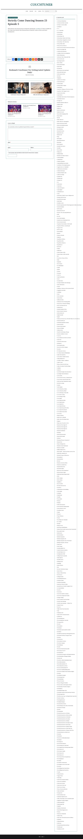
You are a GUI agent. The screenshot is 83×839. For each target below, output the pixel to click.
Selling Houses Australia (62, 555)
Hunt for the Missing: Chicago (63, 332)
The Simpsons (60, 741)
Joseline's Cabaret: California (63, 360)
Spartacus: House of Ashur (62, 584)
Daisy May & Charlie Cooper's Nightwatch (65, 195)
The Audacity (59, 625)
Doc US (58, 216)
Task (58, 610)
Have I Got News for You (62, 305)
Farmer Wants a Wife (61, 252)
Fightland (59, 261)
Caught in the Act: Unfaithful (62, 167)
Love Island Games (60, 402)
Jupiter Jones (60, 362)
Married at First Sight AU (62, 424)
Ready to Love (60, 525)
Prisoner (59, 514)
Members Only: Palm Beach (62, 445)
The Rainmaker (60, 711)
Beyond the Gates (60, 130)
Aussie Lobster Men (61, 93)
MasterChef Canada (61, 436)
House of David (60, 324)
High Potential (60, 314)
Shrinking (59, 563)
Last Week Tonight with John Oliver (64, 371)
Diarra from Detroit (61, 210)
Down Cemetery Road (61, 222)
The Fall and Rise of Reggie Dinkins (64, 656)
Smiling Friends (60, 576)
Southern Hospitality (61, 582)
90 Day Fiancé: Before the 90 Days (63, 38)
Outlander (59, 493)
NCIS (58, 476)
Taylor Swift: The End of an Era (63, 614)
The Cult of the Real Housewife (63, 648)
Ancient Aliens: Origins (61, 85)
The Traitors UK (60, 753)
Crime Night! (59, 189)
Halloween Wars (60, 299)
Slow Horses (59, 574)
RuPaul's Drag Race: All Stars (62, 542)
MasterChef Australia (61, 434)
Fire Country (59, 263)
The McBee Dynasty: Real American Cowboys (66, 692)
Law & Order (59, 375)
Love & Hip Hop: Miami (61, 390)
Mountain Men (60, 459)
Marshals (59, 432)
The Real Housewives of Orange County (65, 722)
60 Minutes (59, 26)
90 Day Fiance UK (60, 36)
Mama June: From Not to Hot (63, 423)
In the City (59, 339)
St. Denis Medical (60, 588)
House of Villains (60, 328)
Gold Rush (59, 292)
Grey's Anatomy (60, 295)
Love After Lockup (61, 394)
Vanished (59, 806)
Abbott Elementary (61, 55)
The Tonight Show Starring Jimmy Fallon (65, 747)
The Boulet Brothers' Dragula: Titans (64, 635)
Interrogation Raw (61, 345)
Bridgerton (59, 151)
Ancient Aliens (60, 83)
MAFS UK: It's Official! (61, 417)
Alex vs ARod (59, 62)
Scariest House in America (62, 550)
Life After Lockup (60, 383)
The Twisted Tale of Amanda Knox (63, 756)
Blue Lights (59, 138)
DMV (58, 214)
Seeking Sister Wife (61, 553)
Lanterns (59, 369)
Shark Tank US (60, 557)
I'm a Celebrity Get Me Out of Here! (64, 337)
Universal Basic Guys (61, 794)
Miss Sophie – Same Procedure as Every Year (66, 451)
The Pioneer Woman (61, 707)
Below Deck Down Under (62, 123)
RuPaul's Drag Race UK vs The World (64, 540)
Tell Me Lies (59, 616)
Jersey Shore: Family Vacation (63, 356)
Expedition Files (60, 240)
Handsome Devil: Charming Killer (63, 301)
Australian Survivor (61, 98)
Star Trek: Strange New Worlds (63, 595)
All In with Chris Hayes (61, 72)
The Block (59, 631)
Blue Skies (59, 142)
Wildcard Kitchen (60, 821)
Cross (58, 193)
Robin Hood (59, 533)
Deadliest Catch (60, 203)
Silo (35, 11)
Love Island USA (60, 404)
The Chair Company (61, 643)
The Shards (59, 739)
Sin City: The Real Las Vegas (62, 569)
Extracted (59, 246)
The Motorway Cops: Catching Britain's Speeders (67, 696)
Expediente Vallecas (61, 239)
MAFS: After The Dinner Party (63, 419)
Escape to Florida (60, 235)
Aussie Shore (59, 94)
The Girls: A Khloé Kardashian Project (64, 660)
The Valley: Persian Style (62, 762)
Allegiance (59, 77)
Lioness (39, 11)
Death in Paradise (60, 206)
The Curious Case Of (61, 650)
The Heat (59, 673)
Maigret (58, 421)
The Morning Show (61, 694)
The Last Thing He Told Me (62, 682)
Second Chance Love (61, 552)
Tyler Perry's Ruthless (61, 781)
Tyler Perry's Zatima (61, 787)
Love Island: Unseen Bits (62, 411)
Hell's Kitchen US (60, 313)
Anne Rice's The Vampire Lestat (63, 91)
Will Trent (59, 823)
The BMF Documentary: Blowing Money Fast (66, 633)
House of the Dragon (61, 326)
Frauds (58, 267)
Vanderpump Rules (60, 802)
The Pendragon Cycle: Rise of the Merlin (65, 705)
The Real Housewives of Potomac (63, 724)
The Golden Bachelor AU (62, 663)
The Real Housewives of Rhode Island (64, 726)
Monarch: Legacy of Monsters (63, 455)
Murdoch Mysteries (61, 466)
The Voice (59, 766)
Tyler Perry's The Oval (61, 785)
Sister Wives (59, 570)
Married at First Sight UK (62, 426)
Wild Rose (59, 819)
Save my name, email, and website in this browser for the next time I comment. (23, 152)
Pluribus (58, 502)
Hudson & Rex (60, 330)
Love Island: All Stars (61, 405)
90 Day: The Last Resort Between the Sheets (66, 47)
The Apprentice (60, 622)
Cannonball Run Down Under (62, 163)
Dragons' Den (60, 227)
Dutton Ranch (60, 231)
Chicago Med (59, 178)
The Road (59, 734)
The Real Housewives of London (63, 718)
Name (9, 142)
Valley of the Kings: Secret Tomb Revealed (65, 798)
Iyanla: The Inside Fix (61, 354)
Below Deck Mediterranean (62, 125)
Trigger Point (60, 775)
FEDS (58, 259)
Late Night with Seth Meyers (62, 373)
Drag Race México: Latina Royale (63, 225)
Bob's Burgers (60, 144)
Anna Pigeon (59, 87)
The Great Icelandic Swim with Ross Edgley (65, 671)
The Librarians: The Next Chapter (63, 686)
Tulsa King (59, 777)
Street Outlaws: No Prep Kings (63, 599)
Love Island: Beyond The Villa (63, 407)
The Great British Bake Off (62, 667)
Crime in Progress (60, 187)
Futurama (59, 273)
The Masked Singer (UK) (62, 690)
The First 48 (59, 658)
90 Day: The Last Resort (62, 45)
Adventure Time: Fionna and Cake (63, 57)
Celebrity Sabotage (61, 170)
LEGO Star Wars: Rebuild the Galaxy (64, 381)
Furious (58, 271)
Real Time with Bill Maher (62, 527)
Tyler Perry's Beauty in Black (62, 779)
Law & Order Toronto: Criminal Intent (64, 377)
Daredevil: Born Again (61, 199)
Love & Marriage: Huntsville (62, 392)
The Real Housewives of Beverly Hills (64, 715)
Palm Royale (59, 495)
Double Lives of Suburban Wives (63, 220)
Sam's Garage (59, 546)
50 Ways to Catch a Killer (62, 24)
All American (59, 68)
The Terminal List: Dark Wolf (62, 745)
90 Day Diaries (60, 32)
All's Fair (58, 75)
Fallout (58, 248)
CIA (58, 182)
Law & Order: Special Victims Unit (63, 379)
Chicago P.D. (59, 180)
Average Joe (59, 100)
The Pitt (58, 709)
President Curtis (60, 510)
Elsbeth (58, 233)
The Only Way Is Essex (61, 703)
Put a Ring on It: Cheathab (62, 519)
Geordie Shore (60, 280)
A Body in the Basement (61, 51)
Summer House (60, 605)
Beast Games (59, 115)
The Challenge (60, 644)
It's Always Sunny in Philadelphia (63, 352)
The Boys (59, 637)
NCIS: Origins (60, 478)
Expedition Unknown (61, 242)
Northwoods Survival (61, 485)
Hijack (58, 316)
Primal (58, 512)
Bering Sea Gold (60, 127)
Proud (58, 517)
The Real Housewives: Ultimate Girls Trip (65, 730)
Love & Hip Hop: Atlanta (62, 388)
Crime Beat (59, 185)
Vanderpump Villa (60, 804)
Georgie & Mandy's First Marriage (63, 282)
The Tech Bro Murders (61, 743)
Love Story (59, 413)
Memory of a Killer (60, 447)
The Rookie (59, 735)
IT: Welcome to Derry (61, 350)
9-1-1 (58, 28)
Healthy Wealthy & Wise (62, 309)
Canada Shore (59, 159)
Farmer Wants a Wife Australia (63, 254)
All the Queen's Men (61, 74)
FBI (58, 256)
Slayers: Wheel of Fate (61, 572)
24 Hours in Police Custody (62, 22)
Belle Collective (60, 119)
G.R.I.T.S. (59, 275)
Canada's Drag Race (61, 161)
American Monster (60, 81)
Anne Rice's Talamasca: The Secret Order (65, 89)
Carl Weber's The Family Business (63, 165)
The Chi (58, 646)
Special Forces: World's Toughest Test (64, 586)
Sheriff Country (60, 559)
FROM (58, 269)
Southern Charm (60, 580)
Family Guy (59, 250)
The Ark (58, 624)
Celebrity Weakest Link (61, 172)
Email (9, 147)
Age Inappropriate (61, 60)
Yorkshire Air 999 (60, 828)
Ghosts (58, 286)
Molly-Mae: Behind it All (62, 453)
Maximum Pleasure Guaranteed (63, 440)
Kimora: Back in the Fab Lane (62, 364)
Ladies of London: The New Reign (63, 366)
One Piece (59, 487)
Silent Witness (60, 565)
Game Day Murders (61, 277)
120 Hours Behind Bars (61, 20)
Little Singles (59, 387)
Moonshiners (59, 457)
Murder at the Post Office (62, 462)
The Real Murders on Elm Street (63, 732)
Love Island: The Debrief (62, 409)
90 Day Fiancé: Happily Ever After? (64, 39)
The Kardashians (60, 679)
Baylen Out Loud (60, 112)
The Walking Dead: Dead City (62, 770)
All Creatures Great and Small (63, 70)
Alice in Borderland (61, 64)
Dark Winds (59, 201)
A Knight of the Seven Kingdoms (63, 53)
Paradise (59, 497)
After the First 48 (60, 58)
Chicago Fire (59, 176)
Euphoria (59, 237)
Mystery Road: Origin (61, 472)
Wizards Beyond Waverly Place (63, 825)
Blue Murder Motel (61, 140)
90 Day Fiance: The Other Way (63, 41)
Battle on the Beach (61, 110)
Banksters (59, 108)
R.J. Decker (59, 521)
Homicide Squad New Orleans (63, 322)
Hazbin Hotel (59, 307)
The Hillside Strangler (61, 675)
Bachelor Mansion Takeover (62, 102)
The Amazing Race (60, 618)
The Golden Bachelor (61, 662)
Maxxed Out (59, 442)
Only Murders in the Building (62, 489)
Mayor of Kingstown (61, 443)
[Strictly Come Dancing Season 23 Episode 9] (14, 108)
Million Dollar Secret (61, 449)
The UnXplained (60, 758)
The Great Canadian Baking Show (63, 669)
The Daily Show (60, 652)
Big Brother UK (60, 132)
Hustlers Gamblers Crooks (62, 333)
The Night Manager (61, 701)
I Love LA (59, 335)
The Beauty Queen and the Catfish (63, 629)
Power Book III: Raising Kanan (63, 506)
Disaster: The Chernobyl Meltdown (64, 212)
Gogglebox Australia (61, 290)
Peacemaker (59, 498)
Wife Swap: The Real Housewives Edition (65, 817)
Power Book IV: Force (61, 508)
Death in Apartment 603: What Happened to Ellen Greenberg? (69, 204)
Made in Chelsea (60, 415)
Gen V (58, 278)
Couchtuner (38, 28)
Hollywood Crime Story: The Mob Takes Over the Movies (68, 318)
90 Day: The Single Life (61, 49)
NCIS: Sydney (59, 479)
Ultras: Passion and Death (62, 789)
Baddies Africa (60, 104)
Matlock (58, 438)
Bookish (58, 148)
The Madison (59, 688)
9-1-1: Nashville (60, 30)
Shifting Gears (60, 561)
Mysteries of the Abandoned (62, 470)
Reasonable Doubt (60, 531)
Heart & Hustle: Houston (62, 311)
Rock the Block (60, 534)
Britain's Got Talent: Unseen (62, 155)
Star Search (59, 591)
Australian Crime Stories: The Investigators (65, 96)
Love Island (59, 398)
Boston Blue (59, 149)
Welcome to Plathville (61, 813)
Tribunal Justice (60, 773)
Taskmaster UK (60, 612)
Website (32, 147)
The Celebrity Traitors (61, 641)
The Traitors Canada (61, 751)
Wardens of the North (61, 808)
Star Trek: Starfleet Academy (62, 593)
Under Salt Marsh (60, 790)
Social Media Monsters (61, 578)
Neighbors (59, 481)
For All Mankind (60, 265)
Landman (59, 368)
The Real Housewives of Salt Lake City (64, 728)
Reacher (31, 11)
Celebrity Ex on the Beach (62, 168)
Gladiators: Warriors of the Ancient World (65, 288)
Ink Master (59, 343)
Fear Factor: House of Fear (62, 258)
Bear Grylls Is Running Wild (62, 113)
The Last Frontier (60, 680)
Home (27, 11)
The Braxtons (60, 639)
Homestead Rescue (61, 320)
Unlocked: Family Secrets (62, 796)
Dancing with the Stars (61, 197)
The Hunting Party (60, 677)
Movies (58, 460)
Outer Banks (59, 491)
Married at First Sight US (62, 428)
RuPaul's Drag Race (61, 536)
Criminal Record (60, 191)
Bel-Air (58, 117)
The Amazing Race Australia (62, 620)
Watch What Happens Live (62, 809)
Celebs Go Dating (60, 174)
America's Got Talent (61, 79)
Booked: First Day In (61, 146)
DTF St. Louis (59, 229)
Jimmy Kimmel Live (61, 358)
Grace (58, 294)
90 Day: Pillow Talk (61, 43)
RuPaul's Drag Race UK (61, 538)
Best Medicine (60, 129)
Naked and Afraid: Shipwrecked (63, 474)
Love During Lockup (61, 396)
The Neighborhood (61, 699)
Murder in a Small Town (61, 464)
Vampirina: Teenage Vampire (62, 800)
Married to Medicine (61, 430)
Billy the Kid (59, 134)
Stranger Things (60, 597)
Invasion (59, 349)
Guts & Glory (59, 297)
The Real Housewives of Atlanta (63, 713)
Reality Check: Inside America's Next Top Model (66, 529)
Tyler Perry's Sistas (61, 783)
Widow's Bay (59, 815)
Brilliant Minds (60, 153)
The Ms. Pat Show (60, 698)
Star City (59, 589)
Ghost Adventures (60, 284)
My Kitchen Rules (60, 468)
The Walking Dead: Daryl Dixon (63, 768)
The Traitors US (60, 754)
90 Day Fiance (59, 34)
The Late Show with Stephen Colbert (64, 684)
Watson (58, 811)
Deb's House (59, 208)
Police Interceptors (61, 504)
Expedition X (59, 244)
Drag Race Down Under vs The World (64, 223)
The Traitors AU (60, 749)
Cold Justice (59, 184)
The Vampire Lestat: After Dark (63, 764)
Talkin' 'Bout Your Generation (63, 608)
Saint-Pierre (59, 544)
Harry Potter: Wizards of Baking (63, 303)
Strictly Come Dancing (13, 17)
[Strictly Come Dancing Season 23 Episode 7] (45, 108)
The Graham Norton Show (62, 665)
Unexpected (59, 792)
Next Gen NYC (60, 483)
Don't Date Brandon (61, 218)
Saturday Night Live (61, 548)
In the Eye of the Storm (61, 341)
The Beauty (59, 627)
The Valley (59, 760)
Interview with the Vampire (62, 347)
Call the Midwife (60, 157)
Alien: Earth (59, 66)
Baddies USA (59, 106)
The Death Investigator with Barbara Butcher (66, 654)
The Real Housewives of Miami (63, 720)
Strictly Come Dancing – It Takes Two (64, 603)
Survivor (59, 607)
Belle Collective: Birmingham (63, 121)
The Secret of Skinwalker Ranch (63, 737)
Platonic (58, 500)
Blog (58, 136)
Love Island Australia (61, 400)
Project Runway (60, 515)
